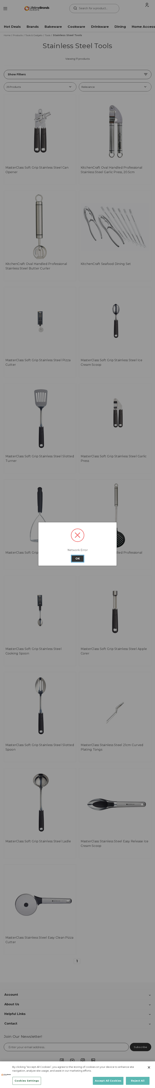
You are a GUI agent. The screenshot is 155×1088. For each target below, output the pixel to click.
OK (77, 558)
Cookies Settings (27, 1080)
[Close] (149, 1067)
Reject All (137, 1080)
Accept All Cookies (108, 1080)
